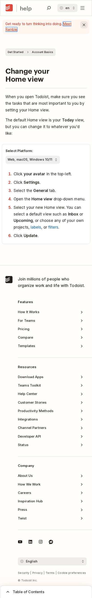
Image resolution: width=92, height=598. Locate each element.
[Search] (49, 8)
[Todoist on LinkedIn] (30, 542)
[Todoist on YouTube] (20, 542)
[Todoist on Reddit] (51, 542)
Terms (50, 572)
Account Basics (42, 52)
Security (23, 572)
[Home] (9, 8)
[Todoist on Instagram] (41, 542)
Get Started (15, 52)
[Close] (84, 24)
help (26, 8)
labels (36, 227)
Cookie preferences (72, 572)
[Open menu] (82, 8)
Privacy (37, 572)
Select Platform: (19, 151)
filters (53, 227)
